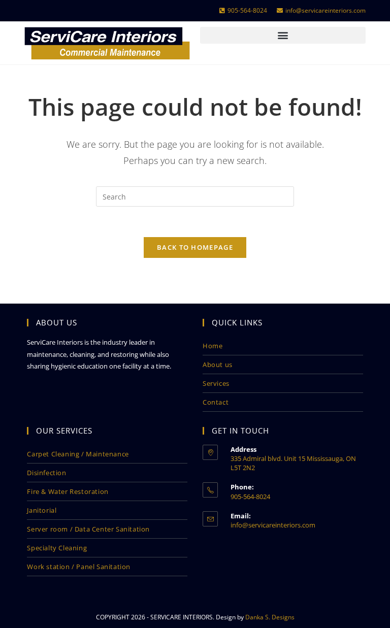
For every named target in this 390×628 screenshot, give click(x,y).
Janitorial (41, 510)
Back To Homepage (195, 247)
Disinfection (46, 472)
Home (212, 345)
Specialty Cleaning (57, 547)
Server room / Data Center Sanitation (88, 529)
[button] (283, 35)
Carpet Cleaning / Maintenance (77, 453)
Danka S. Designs (270, 617)
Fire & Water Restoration (67, 491)
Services (216, 383)
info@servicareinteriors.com (273, 525)
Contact (216, 402)
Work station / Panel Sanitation (79, 566)
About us (218, 364)
